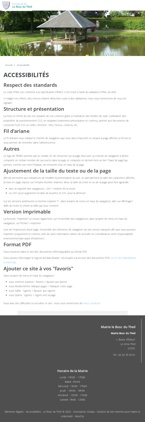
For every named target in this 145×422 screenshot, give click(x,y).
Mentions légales (14, 411)
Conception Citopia (83, 411)
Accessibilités (33, 411)
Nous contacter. (92, 303)
